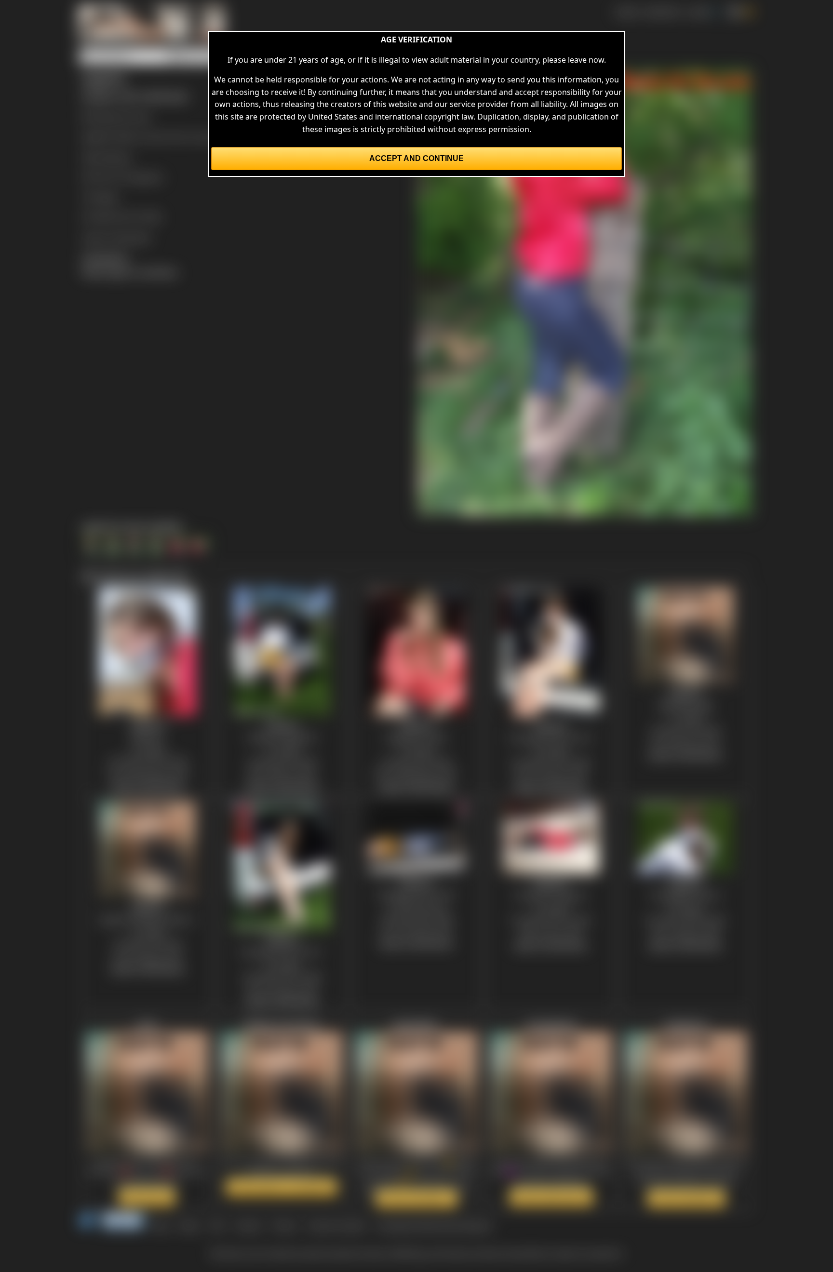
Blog (161, 1225)
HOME (626, 11)
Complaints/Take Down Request (434, 1225)
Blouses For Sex (122, 116)
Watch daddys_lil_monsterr (281, 1187)
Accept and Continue (416, 158)
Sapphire (146, 177)
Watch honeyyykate (551, 1196)
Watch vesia (147, 1196)
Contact (248, 1225)
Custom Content (336, 1225)
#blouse (117, 157)
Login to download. (116, 237)
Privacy (284, 1225)
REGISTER (662, 11)
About (189, 1225)
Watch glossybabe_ (416, 1198)
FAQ (217, 1225)
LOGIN (698, 11)
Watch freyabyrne (686, 1198)
